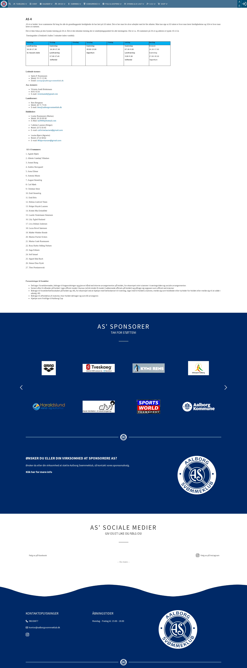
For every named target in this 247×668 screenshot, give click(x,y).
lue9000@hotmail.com (47, 121)
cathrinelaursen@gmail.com (50, 130)
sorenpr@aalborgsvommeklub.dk (50, 81)
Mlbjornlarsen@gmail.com (49, 140)
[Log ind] (244, 4)
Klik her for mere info (39, 472)
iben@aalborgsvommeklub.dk (49, 107)
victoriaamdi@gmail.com (47, 94)
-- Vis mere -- (123, 561)
